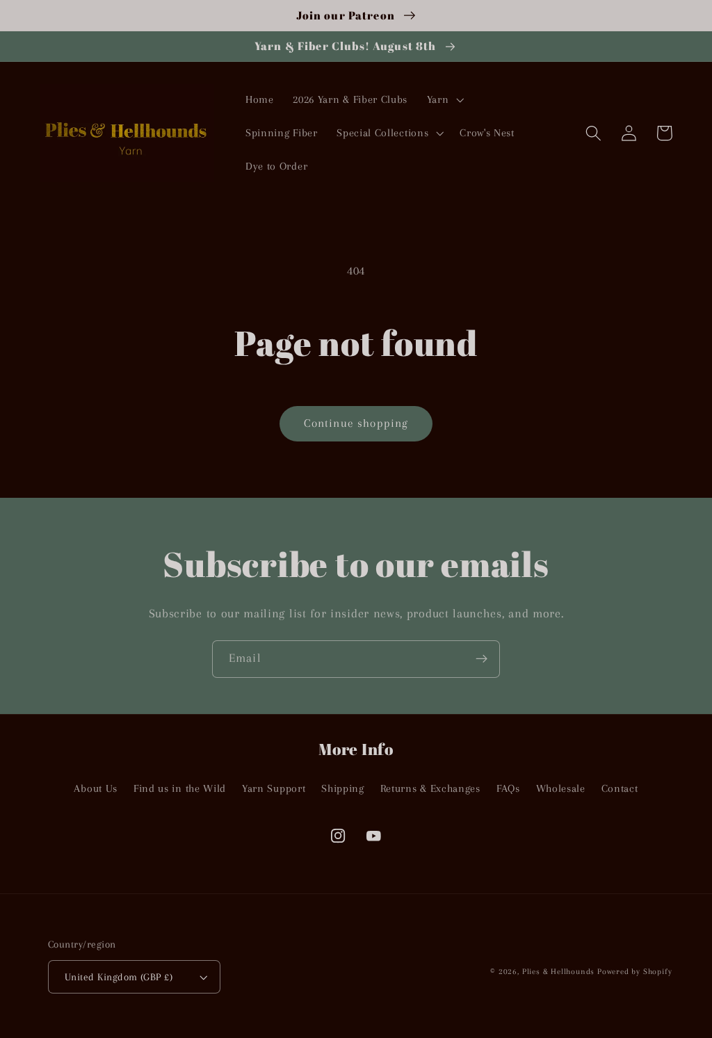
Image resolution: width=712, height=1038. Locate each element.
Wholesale (560, 788)
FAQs (508, 788)
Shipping (342, 788)
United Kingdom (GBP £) (118, 976)
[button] (444, 100)
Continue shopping (356, 423)
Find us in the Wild (180, 788)
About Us (96, 788)
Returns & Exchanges (430, 788)
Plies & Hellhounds (559, 971)
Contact (619, 788)
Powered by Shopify (634, 971)
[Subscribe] (481, 659)
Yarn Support (273, 788)
